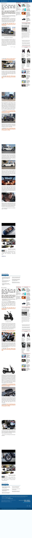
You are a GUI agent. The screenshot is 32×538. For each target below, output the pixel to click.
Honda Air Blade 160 (6, 479)
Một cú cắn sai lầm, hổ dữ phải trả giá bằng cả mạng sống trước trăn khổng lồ (25, 26)
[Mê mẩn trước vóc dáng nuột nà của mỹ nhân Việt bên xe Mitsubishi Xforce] (24, 76)
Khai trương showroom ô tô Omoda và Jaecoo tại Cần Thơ (28, 72)
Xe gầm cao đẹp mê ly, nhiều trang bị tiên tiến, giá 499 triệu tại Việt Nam (6, 284)
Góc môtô (26, 47)
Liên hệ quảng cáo (26, 502)
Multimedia (4, 3)
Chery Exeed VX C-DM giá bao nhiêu (6, 252)
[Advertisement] (8, 84)
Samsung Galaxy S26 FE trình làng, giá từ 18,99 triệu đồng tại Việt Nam (28, 6)
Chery (12, 252)
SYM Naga (10, 478)
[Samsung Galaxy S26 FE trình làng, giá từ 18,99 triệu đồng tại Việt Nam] (24, 5)
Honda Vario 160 (12, 479)
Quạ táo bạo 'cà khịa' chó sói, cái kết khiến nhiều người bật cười (26, 41)
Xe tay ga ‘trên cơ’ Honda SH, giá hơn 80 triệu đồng (16, 489)
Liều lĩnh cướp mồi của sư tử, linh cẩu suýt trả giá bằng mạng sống (26, 45)
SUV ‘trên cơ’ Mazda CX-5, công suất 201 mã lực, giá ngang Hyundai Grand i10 (6, 281)
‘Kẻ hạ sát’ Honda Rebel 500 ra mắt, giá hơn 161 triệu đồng (16, 487)
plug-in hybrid (9, 253)
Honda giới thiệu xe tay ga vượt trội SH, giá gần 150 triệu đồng (16, 491)
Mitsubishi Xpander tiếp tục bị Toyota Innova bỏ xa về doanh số (16, 282)
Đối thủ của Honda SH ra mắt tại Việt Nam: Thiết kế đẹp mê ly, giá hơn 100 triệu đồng (6, 487)
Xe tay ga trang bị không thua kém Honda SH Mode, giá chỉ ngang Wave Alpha (5, 490)
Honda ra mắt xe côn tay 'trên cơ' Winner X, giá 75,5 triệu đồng (6, 492)
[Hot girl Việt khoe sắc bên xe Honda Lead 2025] (24, 85)
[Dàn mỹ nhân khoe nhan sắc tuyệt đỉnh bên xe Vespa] (24, 81)
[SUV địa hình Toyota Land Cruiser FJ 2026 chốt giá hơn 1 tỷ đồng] (24, 19)
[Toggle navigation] (30, 1)
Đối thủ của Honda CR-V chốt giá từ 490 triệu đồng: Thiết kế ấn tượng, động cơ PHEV (16, 280)
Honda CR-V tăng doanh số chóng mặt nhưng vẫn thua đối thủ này (16, 277)
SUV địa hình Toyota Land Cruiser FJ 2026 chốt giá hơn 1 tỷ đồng (28, 20)
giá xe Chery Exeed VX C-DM (11, 251)
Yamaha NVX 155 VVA (4, 480)
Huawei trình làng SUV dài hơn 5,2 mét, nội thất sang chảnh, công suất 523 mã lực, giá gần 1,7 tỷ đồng (6, 278)
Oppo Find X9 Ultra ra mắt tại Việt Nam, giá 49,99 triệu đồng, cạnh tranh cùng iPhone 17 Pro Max (28, 14)
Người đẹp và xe (26, 69)
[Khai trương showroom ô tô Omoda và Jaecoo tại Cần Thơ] (24, 72)
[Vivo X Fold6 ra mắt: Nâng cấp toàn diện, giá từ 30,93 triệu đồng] (24, 9)
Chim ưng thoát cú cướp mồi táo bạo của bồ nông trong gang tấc (26, 43)
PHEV (5, 253)
